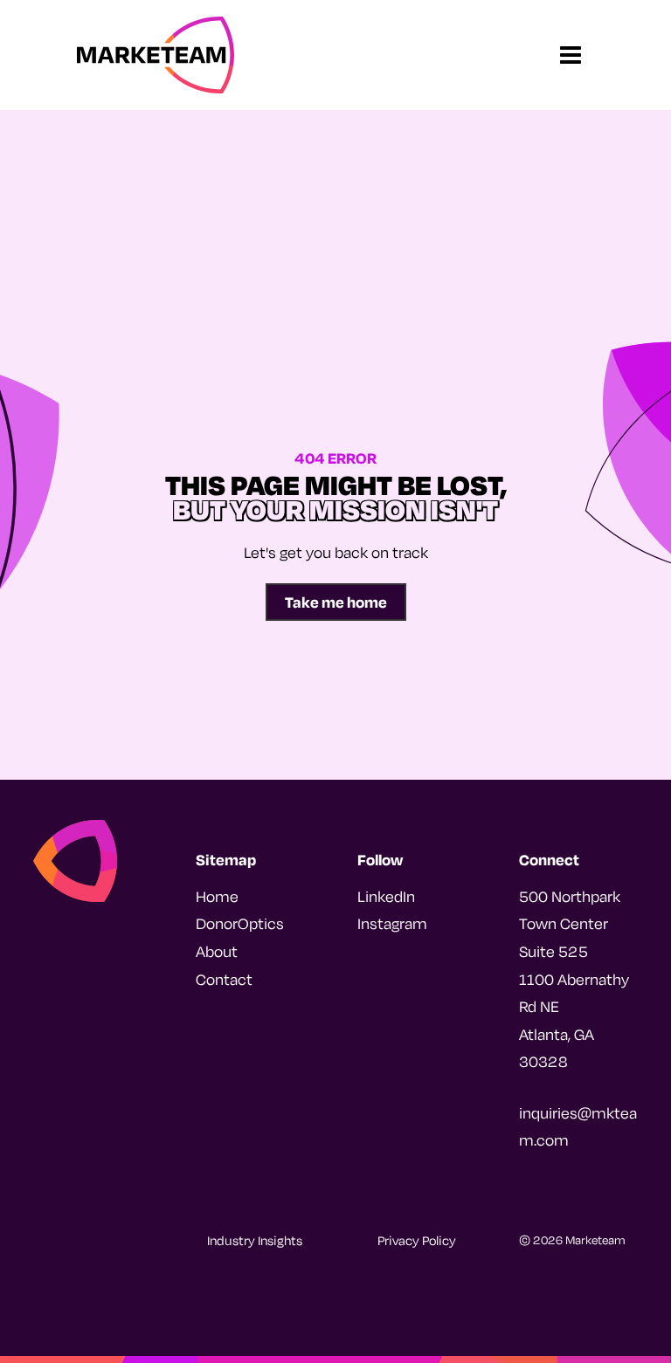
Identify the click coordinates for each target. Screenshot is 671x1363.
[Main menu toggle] (571, 55)
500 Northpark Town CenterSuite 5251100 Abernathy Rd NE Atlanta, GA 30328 (574, 979)
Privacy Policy (416, 1240)
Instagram (392, 923)
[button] (336, 602)
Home (217, 896)
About (217, 951)
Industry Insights (254, 1240)
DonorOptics (240, 923)
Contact (224, 979)
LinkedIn (386, 896)
